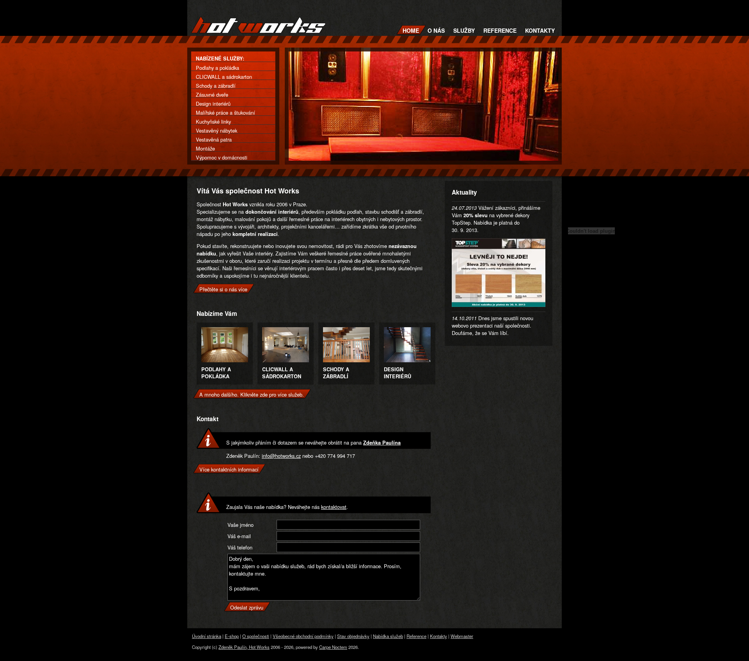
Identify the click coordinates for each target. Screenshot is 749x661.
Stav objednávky (353, 636)
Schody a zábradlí (216, 85)
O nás (436, 30)
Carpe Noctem (333, 647)
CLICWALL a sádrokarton (224, 76)
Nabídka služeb (388, 636)
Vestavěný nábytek (216, 130)
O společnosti (255, 636)
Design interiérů (213, 103)
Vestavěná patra (214, 139)
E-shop (232, 636)
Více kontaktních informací (229, 469)
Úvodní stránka (206, 636)
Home (411, 30)
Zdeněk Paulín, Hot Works (244, 647)
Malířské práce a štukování (225, 112)
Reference (499, 30)
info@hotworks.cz (281, 455)
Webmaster (462, 636)
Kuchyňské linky (213, 121)
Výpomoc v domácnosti (221, 157)
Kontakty (540, 30)
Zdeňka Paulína (382, 442)
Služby (464, 30)
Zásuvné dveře (212, 94)
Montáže (205, 148)
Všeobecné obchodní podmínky (303, 636)
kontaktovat (333, 506)
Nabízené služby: (220, 58)
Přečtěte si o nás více (223, 289)
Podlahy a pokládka (217, 67)
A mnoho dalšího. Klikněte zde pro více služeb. (251, 394)
